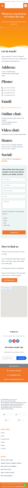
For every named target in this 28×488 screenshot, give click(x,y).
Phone (5, 218)
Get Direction (14, 366)
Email (5, 220)
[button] (2, 5)
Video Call (6, 225)
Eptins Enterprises (21, 486)
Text (5, 223)
